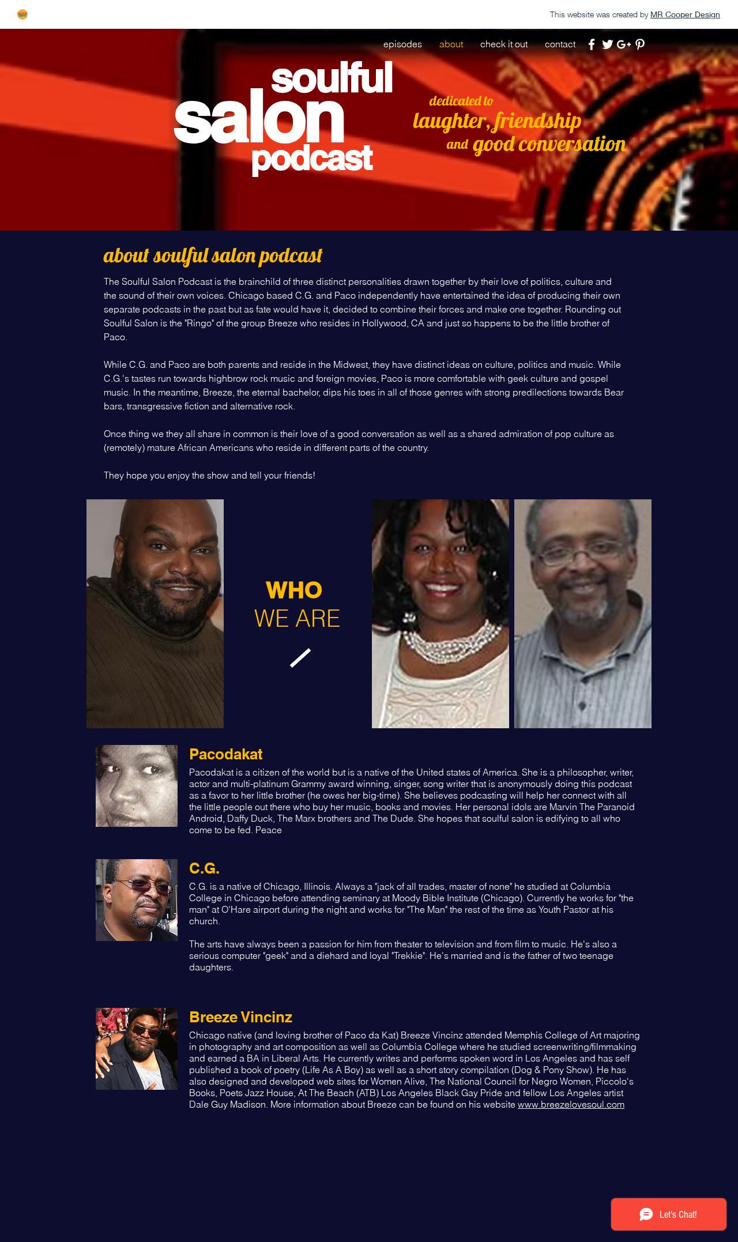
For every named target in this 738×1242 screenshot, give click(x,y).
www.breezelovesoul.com (571, 1104)
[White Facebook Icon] (591, 44)
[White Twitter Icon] (607, 44)
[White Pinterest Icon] (639, 44)
